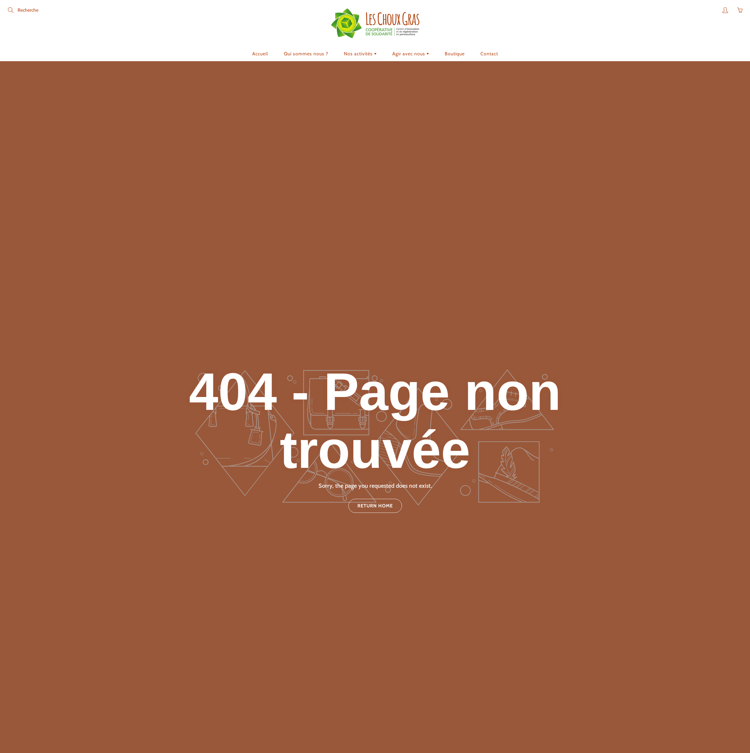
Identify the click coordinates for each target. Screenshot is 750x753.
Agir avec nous (409, 54)
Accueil (260, 54)
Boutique (455, 54)
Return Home (375, 505)
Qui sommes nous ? (306, 54)
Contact (489, 54)
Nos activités (359, 54)
